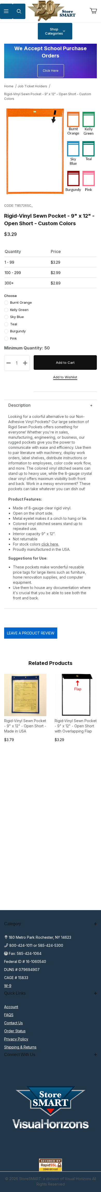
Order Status (15, 1031)
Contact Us (13, 1023)
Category (12, 924)
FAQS (8, 1015)
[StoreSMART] (50, 11)
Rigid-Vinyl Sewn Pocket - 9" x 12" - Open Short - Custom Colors (47, 96)
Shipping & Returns (20, 1047)
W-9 (7, 985)
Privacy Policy (16, 1039)
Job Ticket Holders (32, 86)
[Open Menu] (6, 11)
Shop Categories (54, 31)
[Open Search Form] (19, 11)
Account (11, 1007)
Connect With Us (19, 1054)
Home (8, 86)
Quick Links (15, 993)
